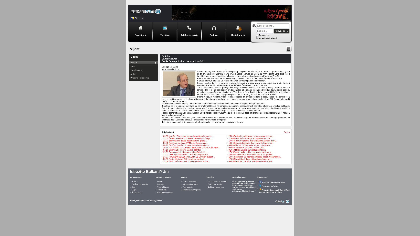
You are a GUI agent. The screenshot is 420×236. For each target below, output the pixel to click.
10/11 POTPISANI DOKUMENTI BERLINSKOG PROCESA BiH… (191, 148)
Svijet (133, 74)
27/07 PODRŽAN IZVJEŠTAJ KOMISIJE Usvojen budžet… (189, 157)
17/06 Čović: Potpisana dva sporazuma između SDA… (253, 141)
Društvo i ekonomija (139, 78)
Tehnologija (161, 190)
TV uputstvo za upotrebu (218, 181)
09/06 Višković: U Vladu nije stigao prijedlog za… (250, 145)
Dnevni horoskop (189, 181)
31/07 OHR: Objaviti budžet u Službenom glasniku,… (186, 154)
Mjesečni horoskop (190, 184)
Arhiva (287, 132)
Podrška (210, 177)
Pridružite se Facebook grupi (273, 182)
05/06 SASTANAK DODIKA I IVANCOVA (246, 148)
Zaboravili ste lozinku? (266, 38)
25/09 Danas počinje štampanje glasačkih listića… (185, 152)
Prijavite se (280, 31)
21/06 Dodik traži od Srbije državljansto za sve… (250, 138)
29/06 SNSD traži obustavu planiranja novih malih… (186, 161)
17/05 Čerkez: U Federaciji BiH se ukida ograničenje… (187, 138)
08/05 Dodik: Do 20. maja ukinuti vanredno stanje (251, 161)
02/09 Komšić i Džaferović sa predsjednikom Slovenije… (188, 136)
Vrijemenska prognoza (192, 190)
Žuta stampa (137, 193)
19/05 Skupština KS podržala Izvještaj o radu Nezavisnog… (255, 157)
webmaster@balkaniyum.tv (243, 191)
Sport (133, 67)
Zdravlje (160, 184)
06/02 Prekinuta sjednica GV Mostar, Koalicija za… (185, 143)
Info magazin (136, 177)
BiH (136, 18)
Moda (159, 181)
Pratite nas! (262, 177)
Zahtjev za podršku (216, 187)
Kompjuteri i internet (165, 193)
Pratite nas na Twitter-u (271, 186)
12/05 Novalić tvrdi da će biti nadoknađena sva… (250, 159)
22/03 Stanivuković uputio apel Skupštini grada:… (185, 141)
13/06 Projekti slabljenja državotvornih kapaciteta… (251, 143)
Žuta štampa (136, 70)
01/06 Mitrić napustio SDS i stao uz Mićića (247, 150)
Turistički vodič (163, 187)
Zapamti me (264, 35)
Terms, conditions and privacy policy (146, 201)
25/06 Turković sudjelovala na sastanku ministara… (251, 136)
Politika (133, 63)
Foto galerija (187, 187)
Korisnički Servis (239, 177)
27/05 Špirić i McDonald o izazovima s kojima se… (251, 152)
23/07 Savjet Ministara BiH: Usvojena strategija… (185, 159)
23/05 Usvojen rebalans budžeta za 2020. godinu (251, 154)
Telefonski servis (215, 184)
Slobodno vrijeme (163, 177)
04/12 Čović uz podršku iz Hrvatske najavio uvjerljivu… (187, 145)
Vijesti (134, 56)
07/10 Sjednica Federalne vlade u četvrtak (182, 150)
